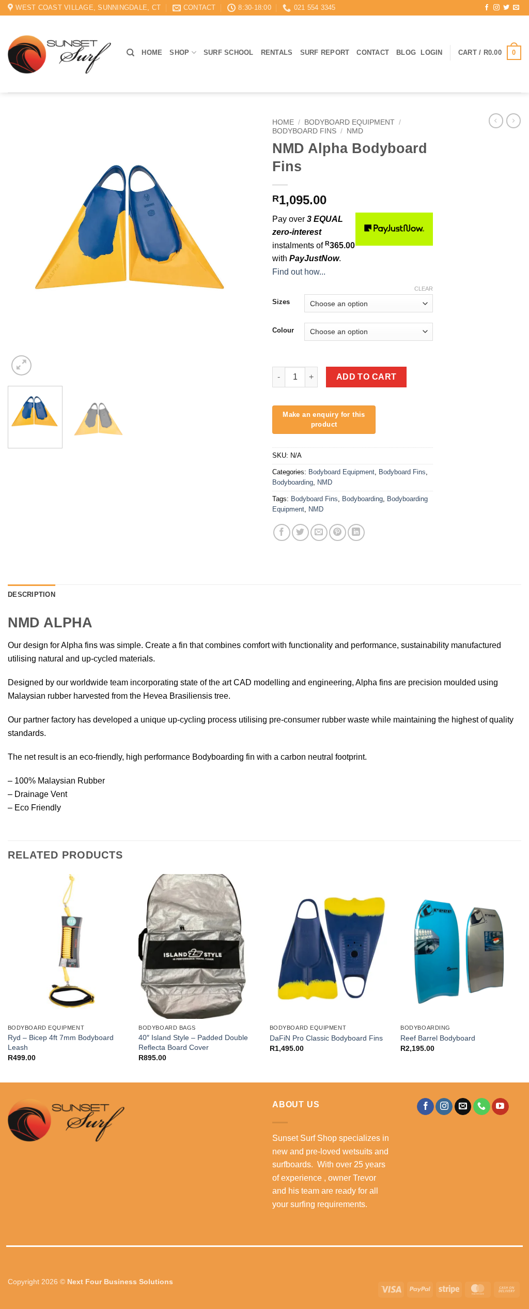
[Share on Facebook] (281, 532)
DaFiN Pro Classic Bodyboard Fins (326, 1038)
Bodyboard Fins (304, 131)
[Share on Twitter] (300, 532)
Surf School (229, 52)
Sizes (281, 302)
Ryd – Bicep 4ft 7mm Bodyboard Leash (61, 1042)
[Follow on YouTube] (500, 1107)
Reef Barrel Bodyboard (437, 1038)
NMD (355, 131)
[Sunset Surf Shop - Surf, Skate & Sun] (59, 54)
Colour (283, 330)
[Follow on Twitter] (506, 7)
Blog (406, 52)
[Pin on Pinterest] (337, 532)
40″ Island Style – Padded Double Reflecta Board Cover (193, 1042)
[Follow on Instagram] (496, 7)
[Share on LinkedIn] (356, 532)
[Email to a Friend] (319, 532)
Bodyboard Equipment (349, 122)
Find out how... (298, 271)
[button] (431, 52)
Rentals (277, 52)
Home (152, 52)
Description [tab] (31, 594)
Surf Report (325, 52)
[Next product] (496, 120)
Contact (372, 52)
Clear (423, 288)
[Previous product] (513, 120)
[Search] (130, 53)
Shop (179, 52)
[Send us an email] (516, 7)
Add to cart (366, 376)
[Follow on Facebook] (487, 7)
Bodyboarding (292, 482)
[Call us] (481, 1107)
